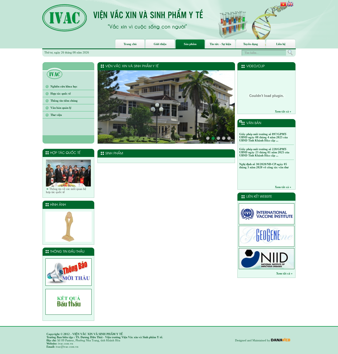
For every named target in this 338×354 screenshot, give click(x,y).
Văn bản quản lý (61, 107)
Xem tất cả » (283, 111)
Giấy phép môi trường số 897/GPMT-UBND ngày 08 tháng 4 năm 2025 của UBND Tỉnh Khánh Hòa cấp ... (263, 137)
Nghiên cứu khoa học (63, 86)
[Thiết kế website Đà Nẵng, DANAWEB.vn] (280, 340)
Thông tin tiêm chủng (64, 100)
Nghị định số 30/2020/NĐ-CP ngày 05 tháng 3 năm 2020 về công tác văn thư (264, 166)
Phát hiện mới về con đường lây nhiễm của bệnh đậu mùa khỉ (264, 123)
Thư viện (56, 114)
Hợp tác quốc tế (60, 93)
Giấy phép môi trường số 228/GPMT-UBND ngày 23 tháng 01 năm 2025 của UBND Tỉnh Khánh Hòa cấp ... (264, 152)
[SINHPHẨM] (114, 153)
